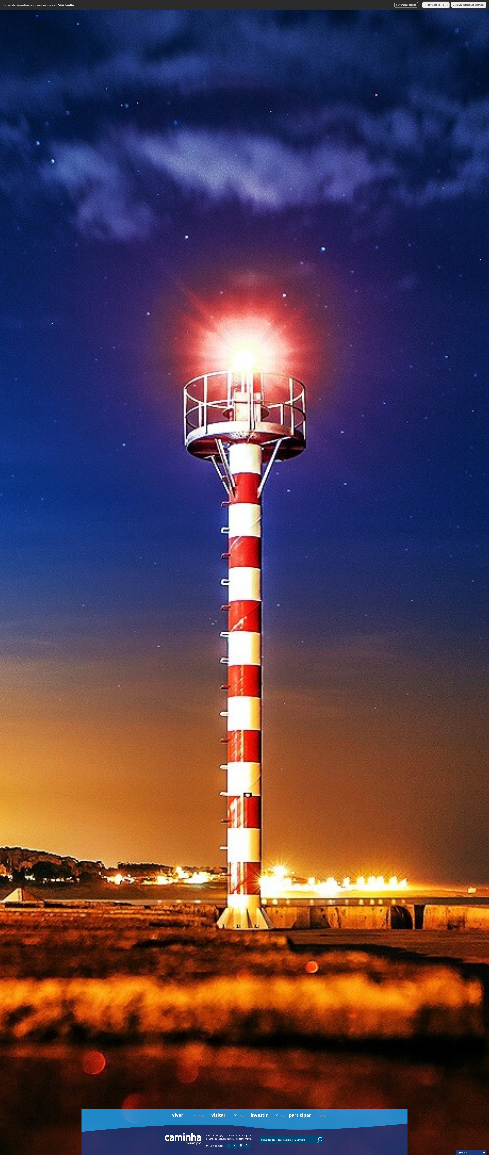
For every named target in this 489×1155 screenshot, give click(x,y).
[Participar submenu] (317, 1115)
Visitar (218, 1115)
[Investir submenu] (276, 1115)
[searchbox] (293, 1140)
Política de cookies (66, 5)
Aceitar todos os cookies (436, 4)
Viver (177, 1115)
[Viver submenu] (195, 1115)
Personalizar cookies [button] (406, 4)
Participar (300, 1115)
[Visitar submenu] (236, 1115)
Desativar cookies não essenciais (468, 4)
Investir (259, 1115)
